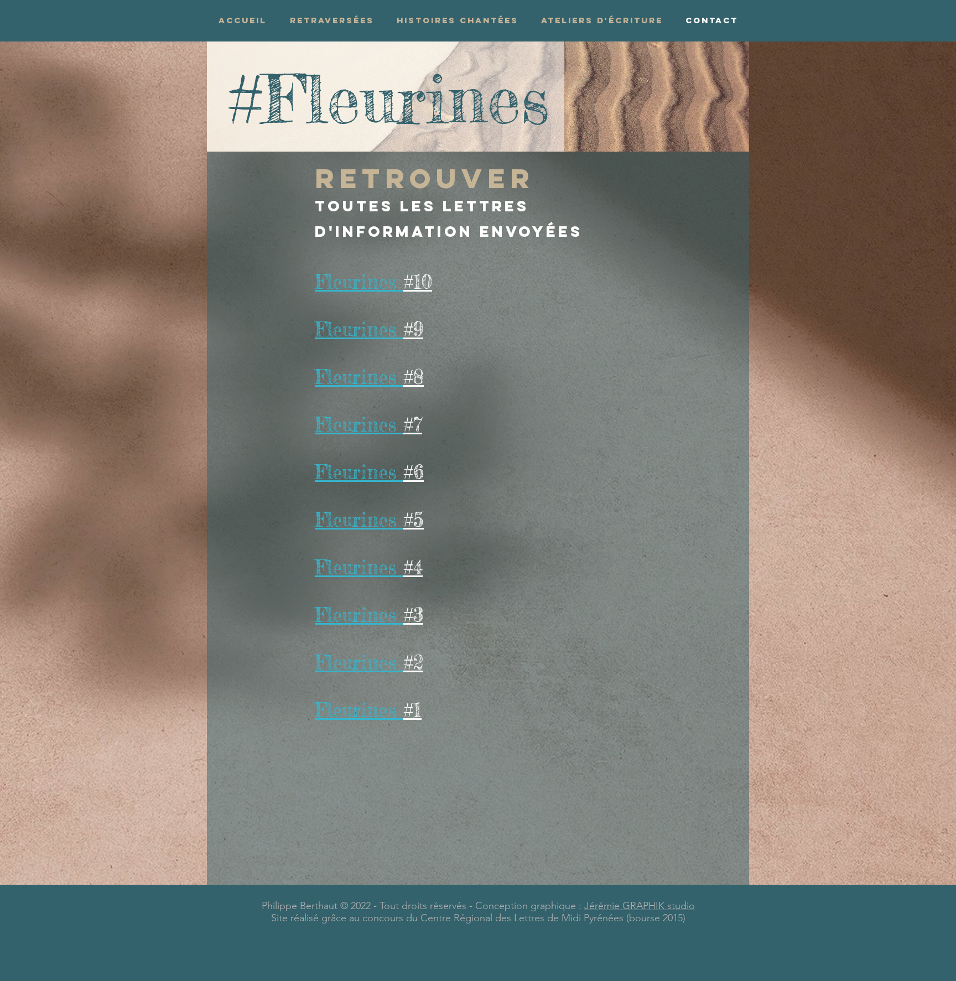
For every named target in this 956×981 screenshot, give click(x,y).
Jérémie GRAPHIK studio (639, 906)
